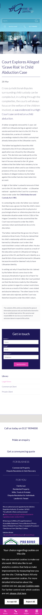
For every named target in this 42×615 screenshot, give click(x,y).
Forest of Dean (29, 535)
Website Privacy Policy (15, 526)
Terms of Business (25, 523)
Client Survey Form (9, 528)
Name (5, 339)
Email (5, 346)
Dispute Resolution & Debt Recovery (21, 471)
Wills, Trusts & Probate (21, 492)
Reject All (30, 601)
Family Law (21, 486)
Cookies (25, 528)
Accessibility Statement (10, 523)
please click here (18, 593)
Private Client (7, 392)
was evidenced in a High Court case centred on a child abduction (21, 114)
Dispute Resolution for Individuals (21, 495)
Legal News (6, 381)
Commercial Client (9, 386)
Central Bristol (9, 535)
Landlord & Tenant (21, 498)
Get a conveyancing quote (21, 451)
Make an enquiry (21, 439)
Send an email (13, 26)
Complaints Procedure (31, 526)
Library (5, 376)
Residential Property (21, 489)
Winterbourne (19, 535)
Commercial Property (21, 468)
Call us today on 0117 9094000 (21, 428)
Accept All (12, 601)
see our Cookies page (28, 585)
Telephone (7, 354)
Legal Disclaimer (25, 521)
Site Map (19, 528)
